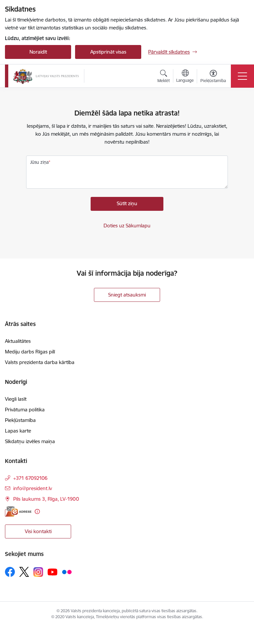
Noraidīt (38, 52)
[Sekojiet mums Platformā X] (24, 572)
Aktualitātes (18, 341)
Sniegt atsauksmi (127, 295)
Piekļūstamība (20, 420)
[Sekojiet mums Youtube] (53, 571)
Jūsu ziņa (39, 162)
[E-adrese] (18, 511)
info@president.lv (32, 488)
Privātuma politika (25, 409)
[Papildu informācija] (37, 511)
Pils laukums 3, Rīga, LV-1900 (46, 499)
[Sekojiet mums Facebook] (10, 572)
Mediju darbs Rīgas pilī (30, 351)
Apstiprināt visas (108, 52)
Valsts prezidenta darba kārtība (39, 362)
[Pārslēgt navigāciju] (242, 76)
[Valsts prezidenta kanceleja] (46, 76)
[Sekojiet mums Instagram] (38, 572)
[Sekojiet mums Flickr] (67, 571)
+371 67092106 (30, 478)
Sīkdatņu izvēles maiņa (30, 441)
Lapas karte (18, 431)
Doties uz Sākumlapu (127, 225)
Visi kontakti (38, 531)
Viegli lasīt (15, 399)
